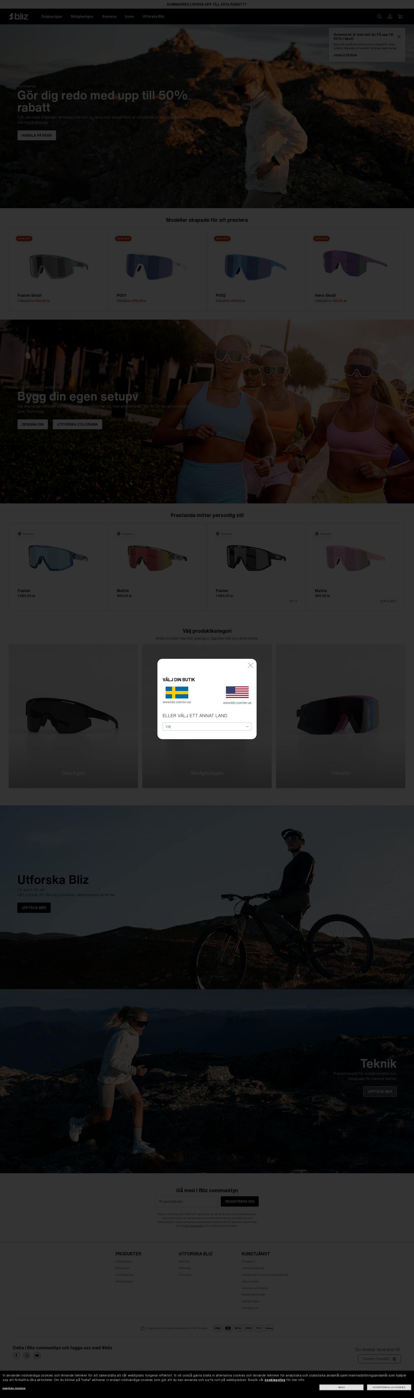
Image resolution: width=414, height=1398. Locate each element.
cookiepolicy (275, 1379)
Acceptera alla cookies (389, 1387)
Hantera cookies (14, 1388)
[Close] (251, 665)
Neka (341, 1387)
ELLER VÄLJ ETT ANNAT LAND (195, 715)
